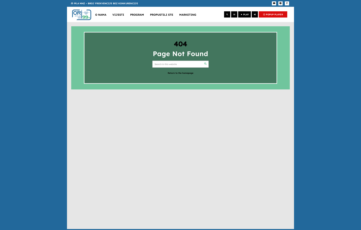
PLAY (244, 14)
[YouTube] (274, 3)
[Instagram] (280, 3)
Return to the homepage (180, 73)
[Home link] (81, 14)
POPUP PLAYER (273, 14)
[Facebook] (287, 3)
